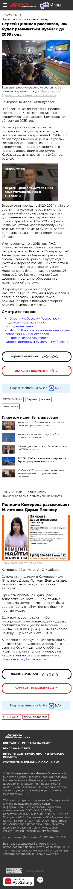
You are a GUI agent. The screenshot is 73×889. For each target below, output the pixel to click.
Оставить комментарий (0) (36, 371)
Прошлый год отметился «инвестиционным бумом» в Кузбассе (35, 340)
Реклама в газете (16, 748)
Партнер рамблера (35, 871)
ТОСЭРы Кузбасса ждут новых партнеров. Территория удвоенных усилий (42, 460)
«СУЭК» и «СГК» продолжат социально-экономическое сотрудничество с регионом (41, 473)
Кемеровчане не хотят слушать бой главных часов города (38, 436)
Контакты (11, 743)
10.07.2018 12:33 (11, 15)
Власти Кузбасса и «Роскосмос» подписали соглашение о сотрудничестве (32, 322)
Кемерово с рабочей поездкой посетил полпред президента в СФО (41, 424)
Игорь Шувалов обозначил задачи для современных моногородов (37, 332)
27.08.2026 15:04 (12, 492)
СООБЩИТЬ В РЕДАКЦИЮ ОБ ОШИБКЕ (31, 762)
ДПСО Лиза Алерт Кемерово (22, 563)
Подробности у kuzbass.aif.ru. (24, 659)
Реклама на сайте (36, 743)
